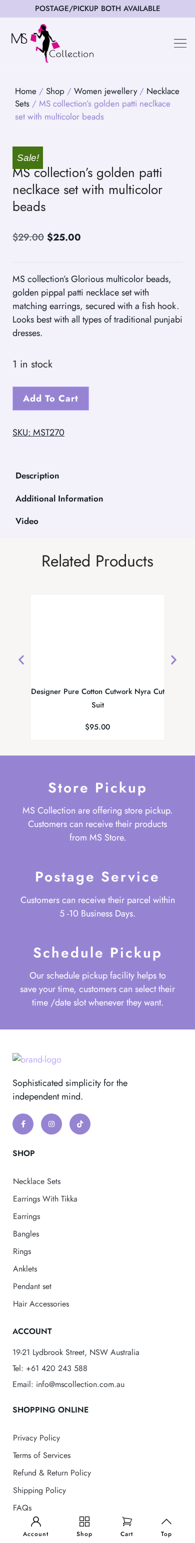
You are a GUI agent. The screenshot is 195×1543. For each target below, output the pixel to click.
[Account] (36, 1521)
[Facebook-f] (23, 1124)
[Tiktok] (80, 1124)
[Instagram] (51, 1124)
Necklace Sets (36, 1181)
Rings (22, 1251)
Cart (126, 1534)
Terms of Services (41, 1455)
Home (25, 91)
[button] (180, 43)
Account (35, 1534)
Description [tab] (38, 476)
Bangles (26, 1234)
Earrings (26, 1216)
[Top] (167, 1521)
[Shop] (85, 1521)
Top (166, 1534)
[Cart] (127, 1521)
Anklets (25, 1268)
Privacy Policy (36, 1438)
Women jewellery (105, 91)
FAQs (22, 1508)
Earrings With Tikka (45, 1198)
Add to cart (50, 398)
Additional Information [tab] (60, 498)
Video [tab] (27, 521)
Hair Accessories (41, 1304)
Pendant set (32, 1286)
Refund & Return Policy (52, 1472)
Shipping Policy (39, 1490)
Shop (84, 1534)
